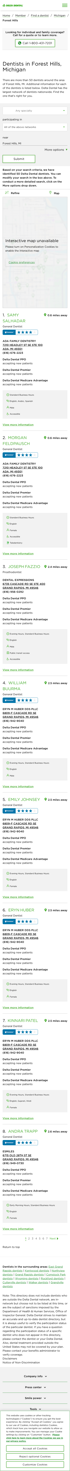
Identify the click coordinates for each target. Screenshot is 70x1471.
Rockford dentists (52, 1278)
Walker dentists (38, 1282)
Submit (19, 159)
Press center (33, 1387)
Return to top (11, 1247)
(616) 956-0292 (13, 591)
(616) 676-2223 (13, 352)
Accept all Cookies (35, 1448)
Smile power (33, 1398)
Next (53, 1238)
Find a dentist (40, 15)
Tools (34, 1409)
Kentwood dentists (37, 1270)
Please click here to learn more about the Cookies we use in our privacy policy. (34, 1437)
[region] (35, 1441)
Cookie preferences (22, 262)
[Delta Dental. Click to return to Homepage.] (26, 5)
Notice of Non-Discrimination (21, 1362)
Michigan (59, 15)
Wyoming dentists (26, 1278)
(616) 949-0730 (13, 1163)
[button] (20, 332)
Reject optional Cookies (35, 1456)
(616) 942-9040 (13, 720)
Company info (33, 1376)
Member (20, 15)
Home (6, 15)
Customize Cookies (35, 1464)
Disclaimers (10, 1358)
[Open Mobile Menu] (65, 5)
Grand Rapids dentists (29, 1274)
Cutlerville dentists (14, 1282)
